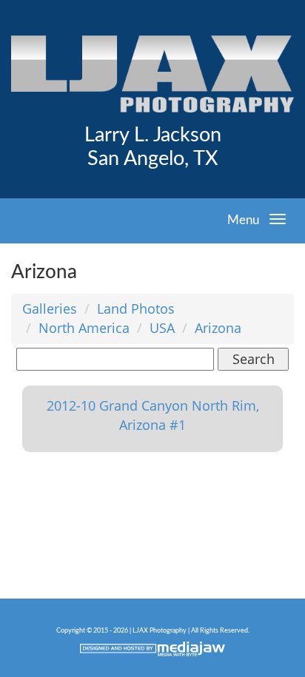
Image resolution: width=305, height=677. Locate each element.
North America (84, 328)
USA (162, 328)
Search (253, 359)
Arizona (218, 328)
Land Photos (136, 308)
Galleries (49, 308)
